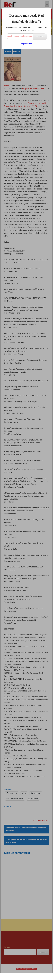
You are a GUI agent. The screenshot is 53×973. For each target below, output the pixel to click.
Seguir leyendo (26, 44)
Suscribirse (40, 37)
